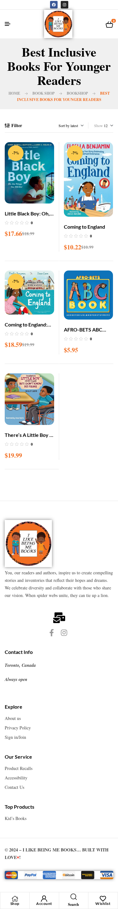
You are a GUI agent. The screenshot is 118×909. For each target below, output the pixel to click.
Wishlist (102, 903)
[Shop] (15, 898)
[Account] (44, 898)
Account (44, 903)
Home (14, 93)
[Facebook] (54, 4)
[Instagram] (64, 4)
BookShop (77, 93)
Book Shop (43, 93)
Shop (15, 903)
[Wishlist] (103, 898)
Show (98, 125)
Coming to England (84, 227)
